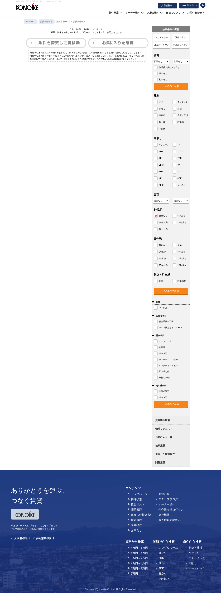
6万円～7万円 (139, 558)
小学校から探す (161, 45)
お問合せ (136, 530)
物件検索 (114, 12)
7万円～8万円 (139, 563)
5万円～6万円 (139, 552)
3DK (161, 568)
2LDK (162, 563)
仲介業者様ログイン (170, 509)
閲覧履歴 (160, 462)
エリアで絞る (161, 37)
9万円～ (136, 573)
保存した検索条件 (165, 454)
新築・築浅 (195, 547)
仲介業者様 (188, 5)
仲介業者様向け (45, 538)
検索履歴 (160, 445)
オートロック (197, 568)
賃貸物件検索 (162, 420)
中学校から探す (180, 45)
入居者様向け (22, 538)
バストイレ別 (197, 558)
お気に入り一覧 (163, 437)
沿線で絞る (180, 37)
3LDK (162, 573)
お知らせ (164, 494)
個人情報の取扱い (169, 519)
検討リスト (138, 504)
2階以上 (193, 563)
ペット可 (194, 552)
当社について (173, 12)
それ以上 (164, 578)
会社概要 (164, 514)
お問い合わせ (194, 12)
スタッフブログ (168, 499)
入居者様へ (166, 5)
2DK (161, 558)
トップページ (139, 494)
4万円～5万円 (139, 547)
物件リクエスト (163, 428)
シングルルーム (168, 547)
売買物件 (136, 525)
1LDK (162, 552)
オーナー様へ (133, 12)
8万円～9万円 (139, 568)
